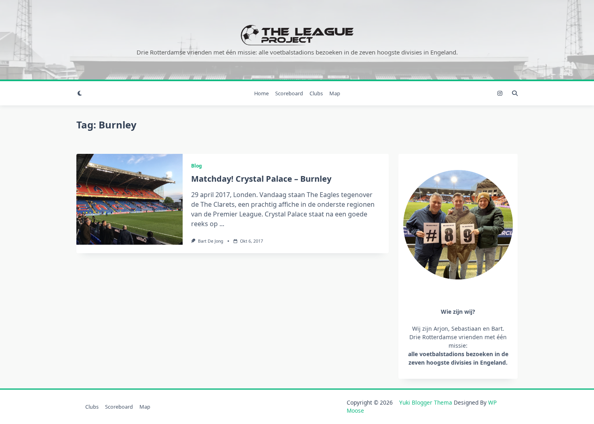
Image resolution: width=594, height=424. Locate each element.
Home (261, 93)
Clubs (316, 93)
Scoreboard (289, 93)
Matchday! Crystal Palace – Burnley (261, 178)
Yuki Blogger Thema (425, 402)
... (221, 223)
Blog (196, 165)
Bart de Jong (210, 241)
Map (334, 93)
